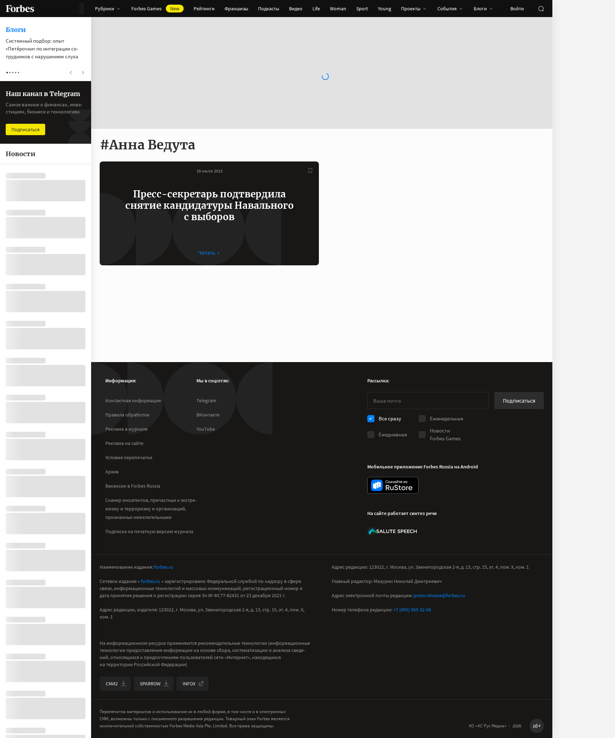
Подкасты (268, 8)
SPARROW (150, 683)
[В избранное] (310, 170)
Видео (296, 8)
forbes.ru (163, 567)
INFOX (189, 683)
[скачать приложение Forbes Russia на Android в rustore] (393, 485)
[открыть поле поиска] (541, 8)
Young (384, 8)
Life (316, 8)
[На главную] (20, 8)
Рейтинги (204, 8)
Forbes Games (155, 8)
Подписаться (519, 400)
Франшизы (236, 8)
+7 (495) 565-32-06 (412, 609)
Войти (517, 8)
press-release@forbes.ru (439, 595)
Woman (338, 8)
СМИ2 (112, 683)
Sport (362, 8)
